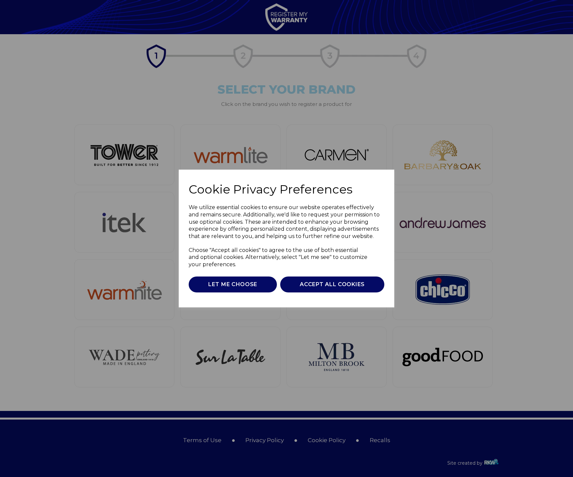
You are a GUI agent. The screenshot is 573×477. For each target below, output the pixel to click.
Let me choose (232, 284)
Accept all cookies (332, 284)
